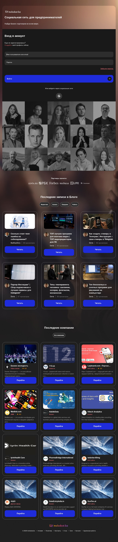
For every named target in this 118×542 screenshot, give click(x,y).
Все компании (59, 335)
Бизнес (54, 204)
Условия (40, 531)
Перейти (21, 380)
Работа (74, 204)
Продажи (65, 204)
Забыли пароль (106, 68)
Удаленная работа (89, 531)
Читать (20, 250)
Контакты (58, 531)
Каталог (78, 531)
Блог (71, 531)
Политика (49, 531)
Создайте (8, 45)
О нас (65, 531)
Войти (9, 79)
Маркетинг (44, 204)
